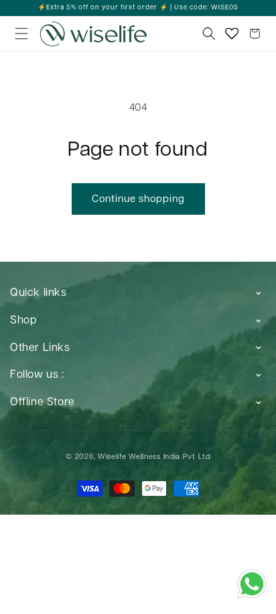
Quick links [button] (38, 293)
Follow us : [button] (37, 374)
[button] (21, 33)
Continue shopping (138, 199)
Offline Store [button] (42, 402)
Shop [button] (23, 320)
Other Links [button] (40, 348)
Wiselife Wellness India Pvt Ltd (154, 456)
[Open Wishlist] (231, 33)
